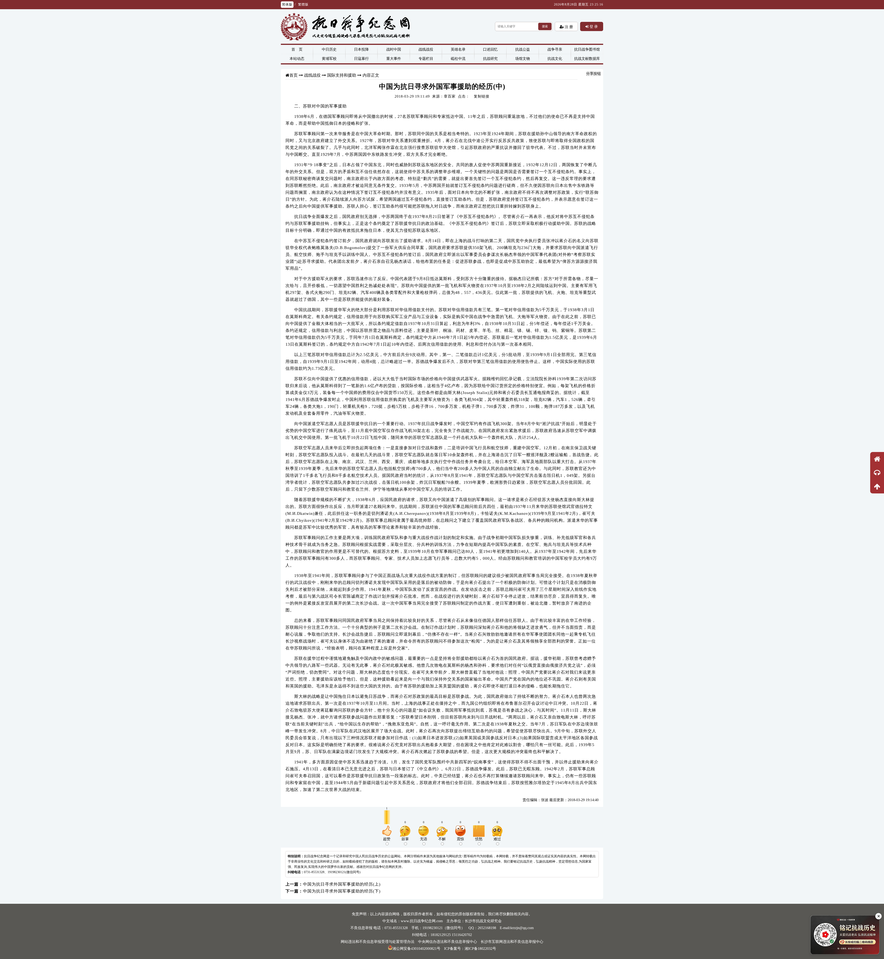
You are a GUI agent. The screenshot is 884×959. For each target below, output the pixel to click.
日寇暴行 (361, 59)
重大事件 (393, 59)
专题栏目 (426, 59)
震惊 (460, 839)
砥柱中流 (458, 59)
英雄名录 (458, 49)
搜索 (545, 26)
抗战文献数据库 (587, 59)
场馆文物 (522, 59)
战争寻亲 (554, 49)
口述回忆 (490, 49)
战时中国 (393, 49)
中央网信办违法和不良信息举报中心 (447, 942)
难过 (497, 839)
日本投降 (361, 49)
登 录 (593, 26)
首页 (293, 75)
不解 (442, 839)
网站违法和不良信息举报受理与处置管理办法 (377, 942)
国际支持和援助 (341, 75)
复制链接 (481, 96)
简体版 (287, 4)
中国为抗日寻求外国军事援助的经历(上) (342, 884)
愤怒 (479, 839)
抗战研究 (490, 59)
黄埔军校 (329, 59)
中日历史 (329, 49)
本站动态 (297, 59)
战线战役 (426, 49)
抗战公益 (522, 49)
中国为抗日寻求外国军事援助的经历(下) (342, 891)
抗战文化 (554, 59)
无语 (423, 839)
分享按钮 (593, 73)
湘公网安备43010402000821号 (416, 948)
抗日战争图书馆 (587, 49)
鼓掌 (405, 839)
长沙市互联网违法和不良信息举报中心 (512, 942)
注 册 (568, 27)
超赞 (386, 839)
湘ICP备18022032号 (480, 948)
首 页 (296, 49)
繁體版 (303, 4)
